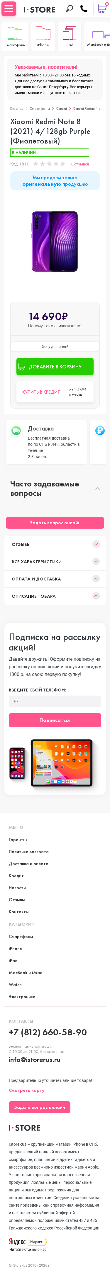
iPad (13, 960)
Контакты (19, 911)
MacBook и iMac (25, 972)
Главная (16, 108)
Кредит (16, 875)
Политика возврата (29, 851)
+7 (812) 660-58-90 (48, 1032)
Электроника (22, 996)
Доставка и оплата (28, 863)
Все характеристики (37, 562)
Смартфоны (39, 108)
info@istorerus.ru (35, 1059)
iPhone (15, 948)
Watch (15, 984)
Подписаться (55, 720)
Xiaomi (61, 108)
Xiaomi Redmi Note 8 (90, 108)
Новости (17, 887)
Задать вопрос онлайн (55, 523)
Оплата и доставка (36, 579)
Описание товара (34, 596)
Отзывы (21, 544)
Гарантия (18, 839)
